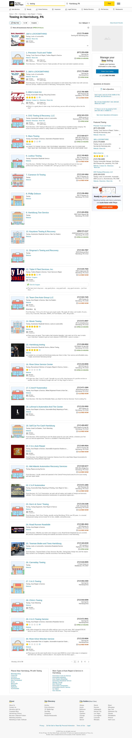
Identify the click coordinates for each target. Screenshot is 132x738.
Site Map (47, 711)
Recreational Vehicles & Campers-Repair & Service (47, 367)
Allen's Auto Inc (98, 153)
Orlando (110, 713)
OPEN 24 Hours (38, 27)
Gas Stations (56, 690)
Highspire (14, 687)
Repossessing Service (38, 469)
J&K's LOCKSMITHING (36, 34)
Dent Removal (56, 684)
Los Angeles (97, 715)
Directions (43, 100)
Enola (13, 682)
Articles (46, 705)
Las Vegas (97, 713)
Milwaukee (111, 707)
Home (11, 14)
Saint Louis (111, 719)
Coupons (34, 277)
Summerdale (15, 688)
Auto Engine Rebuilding (59, 679)
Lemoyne (14, 677)
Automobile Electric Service (61, 687)
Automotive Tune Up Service (61, 676)
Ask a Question (108, 89)
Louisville (97, 717)
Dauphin (13, 685)
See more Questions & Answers (107, 115)
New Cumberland (16, 680)
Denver (82, 719)
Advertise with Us (14, 709)
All (26, 23)
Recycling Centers (49, 95)
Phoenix (110, 717)
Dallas (81, 717)
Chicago (82, 715)
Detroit (96, 705)
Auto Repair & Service (38, 138)
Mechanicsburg (16, 673)
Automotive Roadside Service (55, 138)
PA (16, 14)
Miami (110, 705)
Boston (82, 711)
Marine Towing (54, 347)
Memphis (96, 719)
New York (111, 709)
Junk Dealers (116, 161)
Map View (16, 23)
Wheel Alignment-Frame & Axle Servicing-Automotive (62, 390)
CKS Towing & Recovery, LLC (103, 172)
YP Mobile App (49, 709)
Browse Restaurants (50, 715)
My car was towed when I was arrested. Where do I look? (107, 102)
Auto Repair (31, 14)
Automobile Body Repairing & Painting (57, 409)
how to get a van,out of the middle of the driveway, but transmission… (107, 95)
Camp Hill (14, 675)
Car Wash (55, 689)
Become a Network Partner (17, 715)
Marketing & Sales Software (18, 719)
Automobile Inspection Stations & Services (59, 448)
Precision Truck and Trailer (102, 126)
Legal (88, 725)
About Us (12, 705)
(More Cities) (93, 701)
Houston (96, 707)
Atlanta (82, 705)
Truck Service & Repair (38, 55)
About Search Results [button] (116, 23)
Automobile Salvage (37, 95)
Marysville (14, 683)
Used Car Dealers (36, 428)
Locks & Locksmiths (37, 36)
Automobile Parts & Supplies (40, 641)
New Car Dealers (55, 234)
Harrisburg (22, 14)
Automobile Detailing (59, 677)
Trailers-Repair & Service (54, 55)
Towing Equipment (36, 507)
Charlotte (82, 713)
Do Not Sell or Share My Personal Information (60, 725)
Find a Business (49, 707)
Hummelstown (15, 678)
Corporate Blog (13, 711)
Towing (28, 36)
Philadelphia (112, 715)
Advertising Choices (15, 713)
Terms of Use (81, 725)
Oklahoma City (112, 711)
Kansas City (97, 711)
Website (28, 38)
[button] (118, 4)
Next (88, 661)
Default (85, 23)
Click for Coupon (35, 284)
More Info (35, 38)
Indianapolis (97, 709)
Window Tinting (57, 682)
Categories (47, 713)
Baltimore (82, 709)
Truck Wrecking (47, 428)
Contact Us (35, 100)
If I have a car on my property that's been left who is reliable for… (106, 109)
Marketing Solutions (15, 717)
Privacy (42, 725)
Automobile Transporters (60, 685)
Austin (82, 707)
